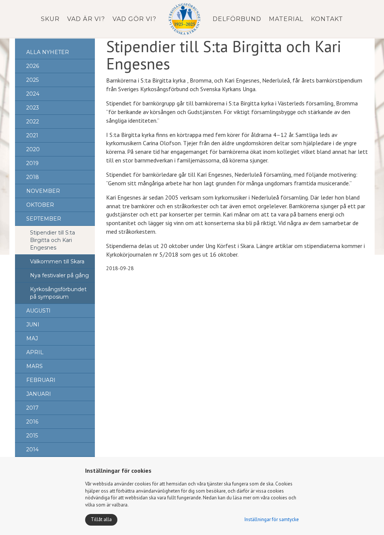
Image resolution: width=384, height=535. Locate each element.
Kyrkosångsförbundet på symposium (58, 293)
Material (286, 19)
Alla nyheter (47, 52)
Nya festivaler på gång (59, 275)
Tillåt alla (101, 519)
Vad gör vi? (134, 19)
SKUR (50, 19)
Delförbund (237, 19)
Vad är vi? (86, 19)
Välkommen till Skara (57, 261)
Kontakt (327, 19)
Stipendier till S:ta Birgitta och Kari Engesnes (52, 240)
